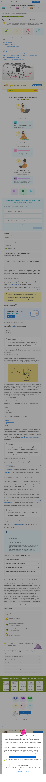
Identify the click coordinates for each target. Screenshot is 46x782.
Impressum (27, 771)
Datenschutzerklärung (31, 742)
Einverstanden (22, 757)
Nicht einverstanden (23, 765)
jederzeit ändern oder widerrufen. (26, 751)
